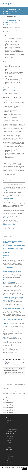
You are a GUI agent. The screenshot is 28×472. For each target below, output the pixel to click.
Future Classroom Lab (8, 319)
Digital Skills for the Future (9, 337)
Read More (14, 471)
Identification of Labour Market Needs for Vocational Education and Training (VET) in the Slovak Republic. (13, 299)
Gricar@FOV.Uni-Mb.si (8, 190)
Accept (24, 469)
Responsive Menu (24, 3)
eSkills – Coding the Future (9, 282)
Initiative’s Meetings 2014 (8, 409)
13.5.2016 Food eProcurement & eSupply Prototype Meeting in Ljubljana (13, 369)
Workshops (9, 427)
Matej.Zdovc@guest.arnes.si (9, 230)
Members (9, 420)
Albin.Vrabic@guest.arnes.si (9, 224)
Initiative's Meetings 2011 (8, 402)
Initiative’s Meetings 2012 (8, 405)
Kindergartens (6, 252)
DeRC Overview (10, 436)
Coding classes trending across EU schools (12, 331)
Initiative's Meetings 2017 (8, 404)
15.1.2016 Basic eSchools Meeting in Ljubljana (13, 239)
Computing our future (8, 323)
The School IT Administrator (9, 289)
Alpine (8, 454)
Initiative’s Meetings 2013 (8, 407)
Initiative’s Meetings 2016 (9, 16)
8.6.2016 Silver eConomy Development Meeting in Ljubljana (14, 373)
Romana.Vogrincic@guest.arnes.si (11, 217)
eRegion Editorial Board (11, 431)
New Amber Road (10, 463)
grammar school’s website (15, 45)
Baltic (8, 458)
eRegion (7, 3)
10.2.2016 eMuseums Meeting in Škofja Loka (13, 241)
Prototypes (5, 257)
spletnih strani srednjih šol (16, 72)
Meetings (9, 422)
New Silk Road (10, 460)
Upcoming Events (10, 438)
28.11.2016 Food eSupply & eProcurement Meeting (14, 384)
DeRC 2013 (9, 447)
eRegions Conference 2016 (10, 348)
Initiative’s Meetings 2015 (8, 410)
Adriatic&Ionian (10, 456)
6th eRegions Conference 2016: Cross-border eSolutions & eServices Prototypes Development (14, 53)
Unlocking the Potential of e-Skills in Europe (13, 341)
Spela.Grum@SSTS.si (8, 198)
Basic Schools (6, 253)
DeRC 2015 (9, 442)
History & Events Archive (12, 429)
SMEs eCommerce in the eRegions (10, 391)
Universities (6, 255)
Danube (8, 452)
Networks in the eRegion (8, 279)
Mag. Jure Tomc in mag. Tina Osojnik (11, 90)
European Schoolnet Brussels (16, 321)
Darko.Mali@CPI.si (7, 208)
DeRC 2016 (9, 440)
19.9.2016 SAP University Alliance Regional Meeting (14, 393)
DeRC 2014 (9, 445)
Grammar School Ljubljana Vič (15, 30)
